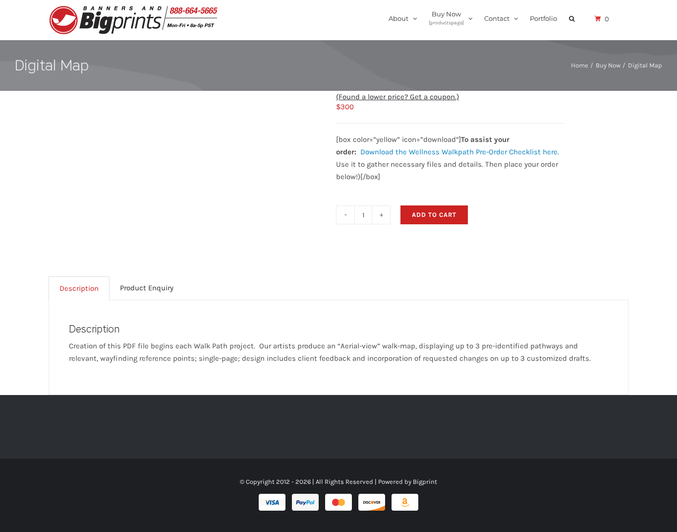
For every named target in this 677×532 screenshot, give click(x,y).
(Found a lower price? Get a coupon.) (397, 96)
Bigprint (425, 481)
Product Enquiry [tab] (146, 287)
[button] (572, 18)
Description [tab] (79, 288)
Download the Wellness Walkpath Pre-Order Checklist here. (459, 151)
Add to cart (434, 214)
